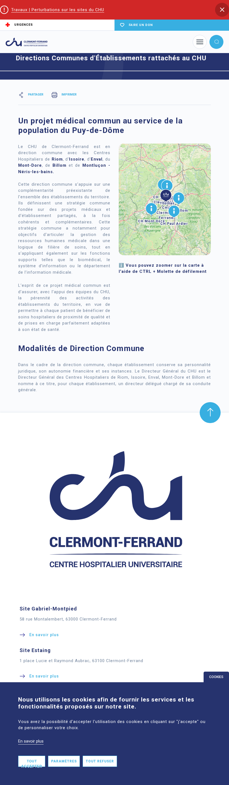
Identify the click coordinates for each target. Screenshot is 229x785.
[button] (222, 10)
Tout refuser (100, 761)
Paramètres (64, 761)
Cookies (216, 677)
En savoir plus (31, 741)
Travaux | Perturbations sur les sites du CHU (57, 9)
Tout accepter (31, 763)
